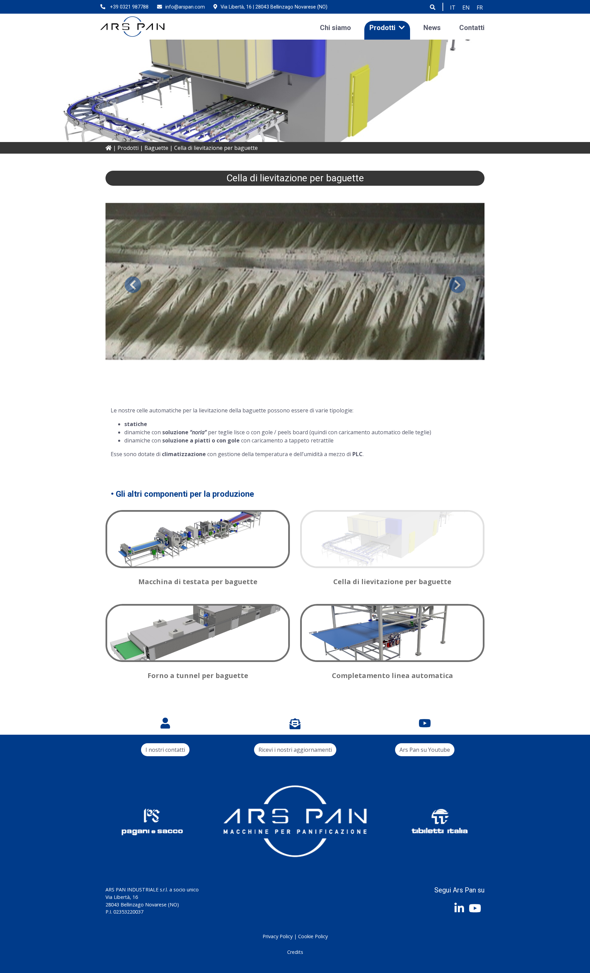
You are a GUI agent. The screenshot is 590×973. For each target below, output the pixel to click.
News (432, 27)
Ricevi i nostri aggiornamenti (295, 749)
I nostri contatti (165, 749)
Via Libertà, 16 (122, 897)
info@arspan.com (185, 7)
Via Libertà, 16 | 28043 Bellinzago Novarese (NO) (274, 7)
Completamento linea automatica (392, 675)
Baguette (156, 148)
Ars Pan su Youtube (424, 749)
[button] (133, 285)
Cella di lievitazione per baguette (392, 581)
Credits (295, 952)
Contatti (471, 27)
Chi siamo (335, 27)
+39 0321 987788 (129, 7)
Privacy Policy (278, 936)
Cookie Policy (313, 936)
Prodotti (382, 27)
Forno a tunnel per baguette (198, 675)
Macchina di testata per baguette (197, 581)
